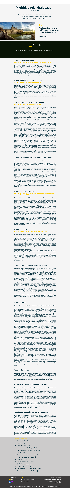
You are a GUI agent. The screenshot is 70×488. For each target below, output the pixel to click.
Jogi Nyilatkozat (58, 477)
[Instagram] (12, 482)
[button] (42, 2)
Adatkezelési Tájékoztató (56, 479)
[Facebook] (10, 482)
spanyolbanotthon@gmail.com (29, 479)
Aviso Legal (52, 477)
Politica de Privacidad (47, 479)
